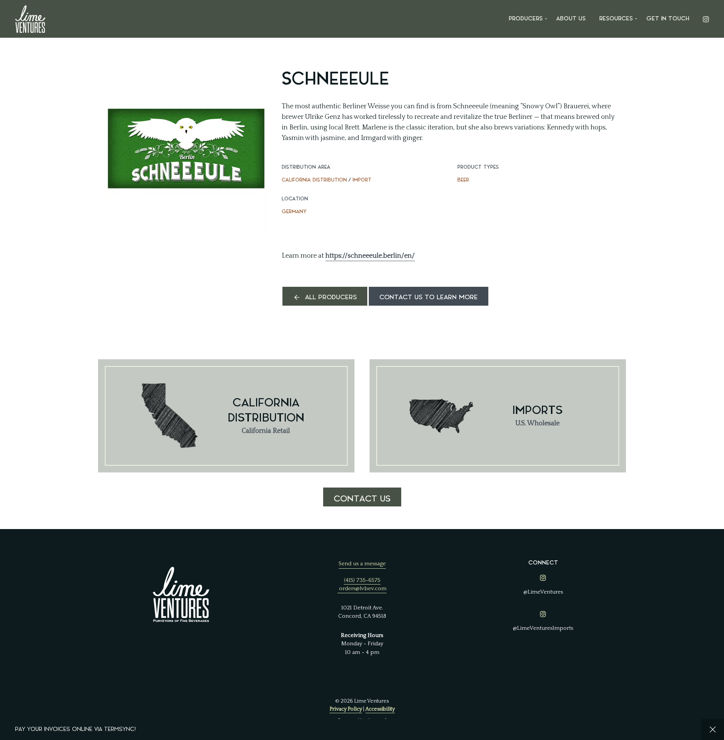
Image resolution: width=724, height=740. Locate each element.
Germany (294, 211)
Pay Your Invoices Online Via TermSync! (75, 729)
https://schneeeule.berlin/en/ (370, 256)
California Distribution (314, 179)
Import (362, 179)
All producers (331, 297)
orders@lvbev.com (363, 588)
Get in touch (667, 19)
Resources (616, 19)
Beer (463, 179)
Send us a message (362, 563)
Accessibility (380, 709)
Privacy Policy (346, 709)
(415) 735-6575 (362, 580)
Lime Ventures (30, 19)
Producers (526, 19)
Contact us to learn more (428, 297)
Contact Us (362, 499)
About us (571, 19)
